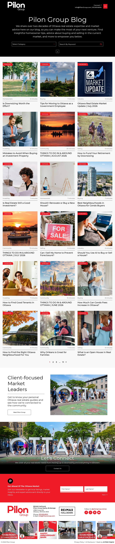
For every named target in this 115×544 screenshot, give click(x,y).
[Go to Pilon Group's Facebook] (86, 512)
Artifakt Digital (108, 542)
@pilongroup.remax (99, 509)
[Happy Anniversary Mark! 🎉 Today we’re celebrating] (48, 530)
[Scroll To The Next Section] (57, 51)
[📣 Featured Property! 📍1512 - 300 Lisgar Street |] (9, 530)
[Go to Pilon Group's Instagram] (90, 512)
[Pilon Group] (16, 6)
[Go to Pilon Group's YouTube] (99, 512)
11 (63, 362)
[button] (105, 6)
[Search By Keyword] (101, 44)
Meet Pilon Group (19, 412)
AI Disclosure (90, 542)
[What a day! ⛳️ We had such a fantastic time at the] (67, 530)
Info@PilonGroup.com (46, 516)
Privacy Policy (79, 542)
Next (104, 495)
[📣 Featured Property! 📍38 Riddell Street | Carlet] (87, 530)
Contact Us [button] (57, 468)
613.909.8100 (43, 514)
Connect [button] (97, 5)
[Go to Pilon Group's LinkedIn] (94, 512)
